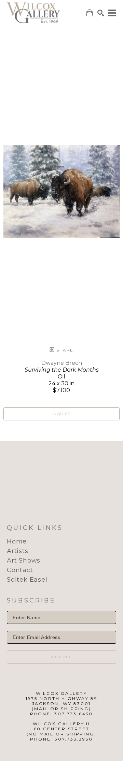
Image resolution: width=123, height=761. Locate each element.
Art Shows (23, 560)
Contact (20, 570)
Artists (17, 551)
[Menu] (112, 13)
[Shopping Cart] (89, 13)
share (64, 350)
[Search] (100, 13)
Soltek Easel (27, 580)
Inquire (61, 414)
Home (17, 541)
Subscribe (61, 657)
